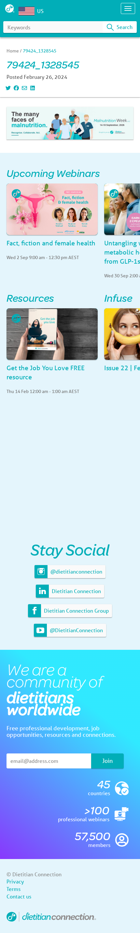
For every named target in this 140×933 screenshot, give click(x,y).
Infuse (118, 297)
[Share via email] (24, 87)
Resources (30, 297)
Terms (14, 888)
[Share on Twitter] (7, 87)
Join (107, 760)
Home (13, 51)
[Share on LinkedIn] (32, 87)
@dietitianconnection (75, 571)
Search (124, 26)
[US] (28, 11)
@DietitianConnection (76, 630)
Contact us (19, 896)
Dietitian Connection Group (76, 610)
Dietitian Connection (75, 591)
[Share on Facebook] (15, 87)
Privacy (15, 881)
